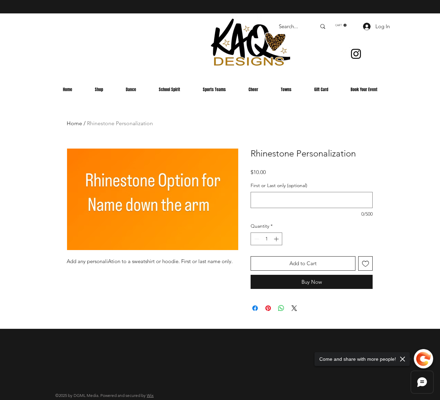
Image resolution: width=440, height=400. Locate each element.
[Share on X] (294, 308)
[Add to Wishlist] (365, 263)
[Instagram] (356, 54)
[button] (340, 25)
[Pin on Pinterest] (268, 308)
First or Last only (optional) (279, 185)
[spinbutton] (266, 239)
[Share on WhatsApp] (281, 308)
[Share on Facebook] (255, 308)
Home (74, 123)
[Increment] (277, 239)
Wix (150, 395)
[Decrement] (256, 239)
